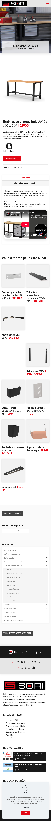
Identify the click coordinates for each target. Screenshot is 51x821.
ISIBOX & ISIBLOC (10, 605)
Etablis (9, 570)
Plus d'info (25, 808)
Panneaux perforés (13, 593)
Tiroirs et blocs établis (14, 573)
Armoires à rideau (13, 589)
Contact (9, 738)
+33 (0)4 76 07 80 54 (27, 662)
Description (25, 178)
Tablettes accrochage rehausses (35, 297)
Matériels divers (9, 612)
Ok (25, 813)
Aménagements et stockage (14, 620)
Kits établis (10, 597)
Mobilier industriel (10, 608)
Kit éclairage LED (11, 336)
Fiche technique (9, 151)
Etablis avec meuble (13, 577)
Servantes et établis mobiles (13, 562)
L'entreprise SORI (12, 720)
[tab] (25, 178)
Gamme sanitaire (10, 616)
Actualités (10, 735)
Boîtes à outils (9, 558)
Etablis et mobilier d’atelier (13, 566)
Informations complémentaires (25, 183)
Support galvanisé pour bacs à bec (12, 295)
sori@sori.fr (27, 667)
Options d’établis (12, 601)
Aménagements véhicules (16, 726)
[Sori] (14, 3)
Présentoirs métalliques (15, 729)
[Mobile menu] (48, 4)
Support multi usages (11, 410)
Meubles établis (12, 581)
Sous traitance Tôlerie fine (16, 732)
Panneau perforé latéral (35, 410)
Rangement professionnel (16, 723)
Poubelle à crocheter (13, 450)
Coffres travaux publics (12, 554)
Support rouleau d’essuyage (37, 449)
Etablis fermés (11, 585)
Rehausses (36, 373)
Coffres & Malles (10, 550)
